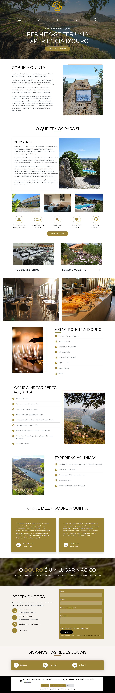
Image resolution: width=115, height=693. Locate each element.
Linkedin (82, 665)
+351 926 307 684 (25, 616)
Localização (23, 630)
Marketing (72, 689)
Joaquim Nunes (28, 543)
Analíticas (53, 689)
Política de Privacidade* (80, 628)
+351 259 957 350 (25, 609)
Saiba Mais (27, 682)
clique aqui (16, 605)
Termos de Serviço (95, 635)
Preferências (62, 689)
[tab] (33, 270)
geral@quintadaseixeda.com (30, 624)
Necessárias (45, 689)
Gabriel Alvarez (75, 543)
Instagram (54, 665)
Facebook (24, 665)
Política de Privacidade (85, 635)
